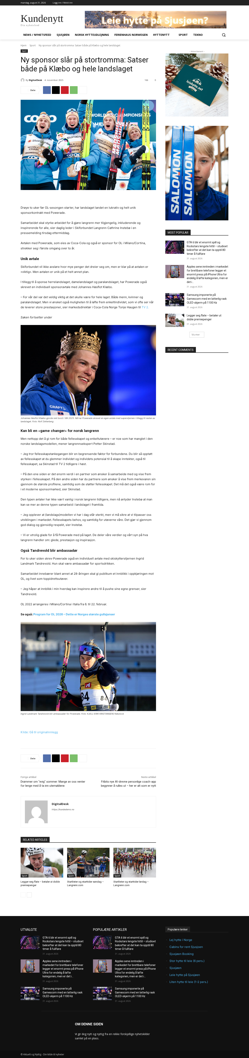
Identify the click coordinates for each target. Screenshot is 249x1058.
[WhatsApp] (74, 90)
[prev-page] (23, 894)
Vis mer (196, 334)
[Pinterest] (65, 90)
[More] (83, 90)
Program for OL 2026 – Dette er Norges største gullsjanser (74, 614)
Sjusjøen (175, 968)
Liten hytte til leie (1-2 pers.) (188, 982)
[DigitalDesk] (23, 80)
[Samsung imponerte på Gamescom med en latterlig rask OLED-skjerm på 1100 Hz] (174, 299)
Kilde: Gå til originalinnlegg (39, 732)
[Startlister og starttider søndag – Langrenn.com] (88, 863)
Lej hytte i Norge (180, 940)
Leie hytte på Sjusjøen (184, 975)
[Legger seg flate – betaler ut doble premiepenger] (42, 863)
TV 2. (145, 307)
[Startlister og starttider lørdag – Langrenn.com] (134, 863)
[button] (223, 34)
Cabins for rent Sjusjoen (186, 947)
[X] (56, 90)
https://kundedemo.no (63, 809)
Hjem (23, 45)
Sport (33, 45)
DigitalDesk (35, 80)
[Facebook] (47, 90)
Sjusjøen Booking (181, 954)
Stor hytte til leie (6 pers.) (186, 961)
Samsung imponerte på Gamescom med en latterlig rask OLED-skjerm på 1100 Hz (207, 298)
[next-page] (29, 894)
